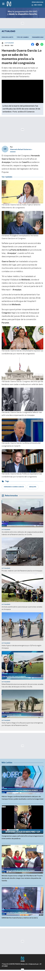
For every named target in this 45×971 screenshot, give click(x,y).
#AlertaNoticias (37, 2)
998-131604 (38, 5)
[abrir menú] (3, 3)
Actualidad (9, 43)
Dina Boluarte (7, 37)
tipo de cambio (23, 37)
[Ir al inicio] (9, 3)
